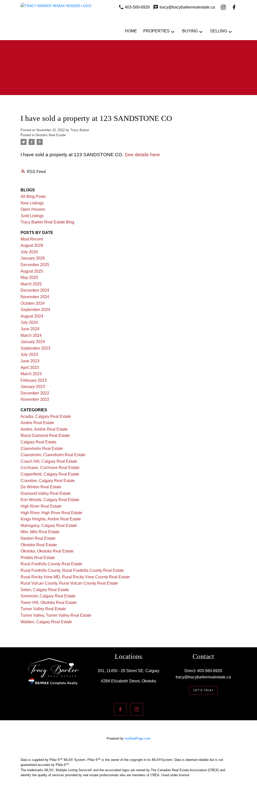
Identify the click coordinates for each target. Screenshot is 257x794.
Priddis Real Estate (38, 557)
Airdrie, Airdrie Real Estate (44, 429)
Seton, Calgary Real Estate (45, 590)
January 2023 (33, 386)
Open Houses (33, 209)
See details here (142, 154)
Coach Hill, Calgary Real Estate (49, 461)
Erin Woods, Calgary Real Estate (50, 500)
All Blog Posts (33, 196)
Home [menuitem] (131, 31)
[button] (203, 690)
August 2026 (32, 245)
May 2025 (29, 277)
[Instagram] (223, 7)
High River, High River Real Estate (51, 513)
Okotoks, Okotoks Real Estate (47, 551)
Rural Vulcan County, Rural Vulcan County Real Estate (69, 583)
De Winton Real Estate (41, 487)
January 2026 (33, 258)
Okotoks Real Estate (50, 135)
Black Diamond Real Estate (45, 435)
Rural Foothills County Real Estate (51, 564)
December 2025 (35, 265)
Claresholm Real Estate (42, 448)
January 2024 (33, 342)
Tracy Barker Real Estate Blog (47, 222)
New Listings (32, 203)
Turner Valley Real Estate (43, 609)
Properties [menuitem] (156, 31)
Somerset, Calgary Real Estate (48, 596)
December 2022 (35, 393)
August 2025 (32, 271)
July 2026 (29, 252)
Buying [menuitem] (190, 31)
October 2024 (33, 303)
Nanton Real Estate (38, 538)
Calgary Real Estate (38, 442)
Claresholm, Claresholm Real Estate (53, 455)
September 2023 (35, 348)
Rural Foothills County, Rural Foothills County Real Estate (72, 570)
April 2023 (30, 367)
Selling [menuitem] (218, 31)
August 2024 (32, 316)
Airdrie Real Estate (37, 423)
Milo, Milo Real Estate (40, 532)
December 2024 (35, 290)
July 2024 (29, 322)
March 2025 (31, 284)
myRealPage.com (138, 738)
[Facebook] (234, 7)
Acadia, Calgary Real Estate (46, 416)
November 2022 (35, 399)
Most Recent (32, 239)
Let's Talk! (203, 690)
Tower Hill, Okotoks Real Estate (49, 602)
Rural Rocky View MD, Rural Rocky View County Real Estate (75, 577)
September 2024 (35, 309)
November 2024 (35, 297)
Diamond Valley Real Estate (46, 493)
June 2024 (30, 329)
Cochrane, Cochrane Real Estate (50, 467)
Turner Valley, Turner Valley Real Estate (56, 615)
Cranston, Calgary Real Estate (48, 481)
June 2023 (30, 361)
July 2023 (29, 354)
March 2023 (31, 374)
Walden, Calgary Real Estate (46, 622)
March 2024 (31, 335)
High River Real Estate (41, 506)
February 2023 (34, 380)
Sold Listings (32, 216)
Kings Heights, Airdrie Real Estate (51, 519)
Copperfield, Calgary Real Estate (50, 474)
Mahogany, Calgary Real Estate (49, 525)
